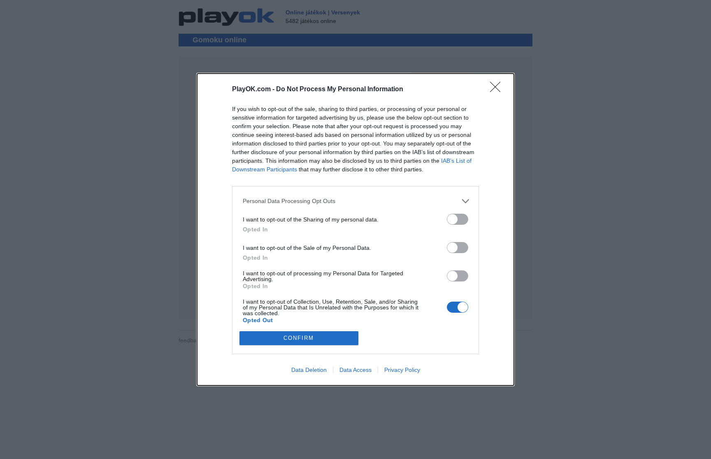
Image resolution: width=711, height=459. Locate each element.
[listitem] (355, 201)
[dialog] (355, 229)
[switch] (457, 219)
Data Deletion (309, 370)
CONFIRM (298, 338)
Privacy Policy (402, 370)
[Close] (498, 89)
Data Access (355, 370)
